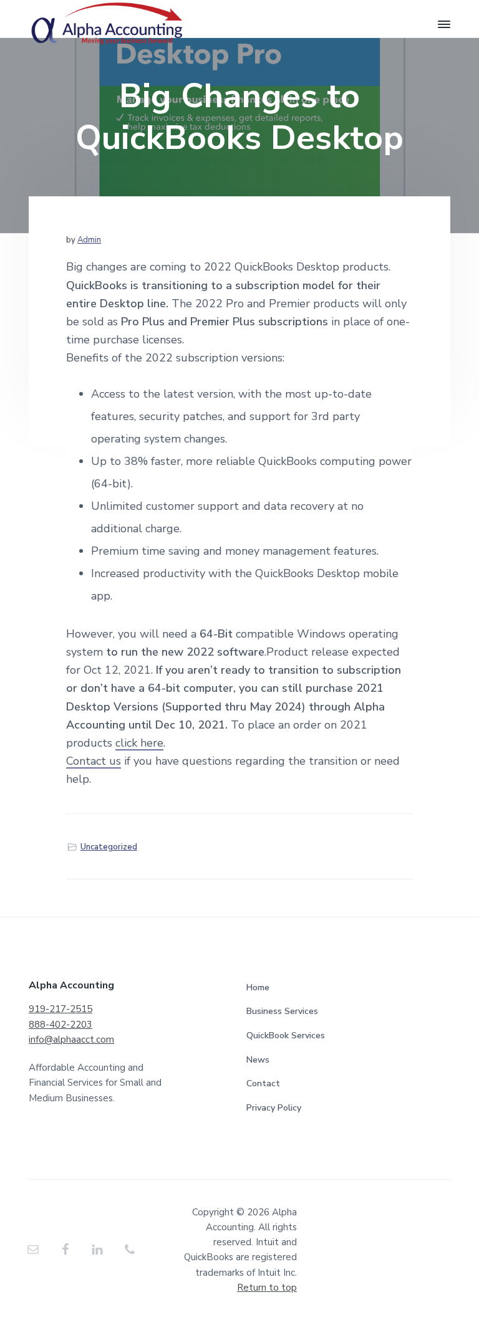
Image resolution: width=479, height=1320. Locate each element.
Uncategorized (108, 847)
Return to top (267, 1287)
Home (257, 987)
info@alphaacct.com (71, 1039)
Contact (263, 1083)
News (257, 1060)
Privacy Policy (273, 1108)
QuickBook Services (285, 1035)
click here (139, 742)
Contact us (93, 760)
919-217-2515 (60, 1009)
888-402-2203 (60, 1024)
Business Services (282, 1011)
